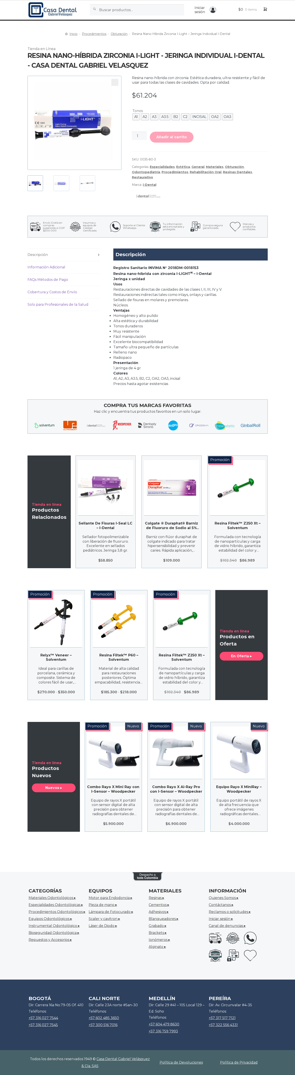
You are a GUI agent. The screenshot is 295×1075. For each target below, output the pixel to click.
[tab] (64, 255)
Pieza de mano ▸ (103, 905)
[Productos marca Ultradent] (70, 425)
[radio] (136, 117)
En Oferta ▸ (241, 656)
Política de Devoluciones (181, 1062)
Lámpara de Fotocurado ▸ (111, 912)
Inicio (73, 34)
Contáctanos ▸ (221, 905)
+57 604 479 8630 (164, 1024)
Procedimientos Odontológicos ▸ (57, 912)
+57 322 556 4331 (223, 1025)
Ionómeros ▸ (159, 940)
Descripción (38, 255)
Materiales (214, 167)
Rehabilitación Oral (205, 172)
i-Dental (149, 185)
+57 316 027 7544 (43, 1018)
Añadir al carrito (171, 137)
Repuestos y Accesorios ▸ (50, 940)
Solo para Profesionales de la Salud (58, 304)
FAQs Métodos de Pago (48, 280)
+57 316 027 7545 (43, 1025)
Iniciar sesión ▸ (221, 919)
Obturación (119, 34)
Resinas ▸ (156, 898)
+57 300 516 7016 (103, 1025)
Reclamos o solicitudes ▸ (230, 912)
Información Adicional (46, 267)
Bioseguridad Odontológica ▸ (54, 933)
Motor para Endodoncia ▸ (110, 898)
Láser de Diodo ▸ (103, 926)
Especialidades (162, 167)
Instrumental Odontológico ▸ (54, 926)
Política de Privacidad (239, 1062)
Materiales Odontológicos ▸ (52, 898)
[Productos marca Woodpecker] (122, 425)
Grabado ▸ (157, 926)
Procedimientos (94, 34)
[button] (114, 82)
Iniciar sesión (200, 10)
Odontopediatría (146, 172)
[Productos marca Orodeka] (199, 425)
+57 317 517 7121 (222, 1018)
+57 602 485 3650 (104, 1018)
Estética (183, 167)
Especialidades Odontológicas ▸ (56, 905)
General (197, 167)
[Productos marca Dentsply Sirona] (147, 425)
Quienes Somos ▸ (223, 898)
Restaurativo (142, 177)
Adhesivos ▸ (159, 912)
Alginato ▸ (157, 947)
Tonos (137, 111)
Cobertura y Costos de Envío (52, 292)
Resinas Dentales (237, 172)
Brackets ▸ (158, 933)
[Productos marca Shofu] (173, 425)
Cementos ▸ (159, 905)
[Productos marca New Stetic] (225, 425)
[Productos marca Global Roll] (250, 425)
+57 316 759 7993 (163, 1031)
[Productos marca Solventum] (44, 425)
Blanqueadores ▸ (163, 919)
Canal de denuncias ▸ (227, 926)
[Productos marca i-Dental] (96, 425)
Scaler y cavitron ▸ (104, 919)
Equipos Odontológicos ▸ (50, 919)
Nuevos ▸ (53, 788)
